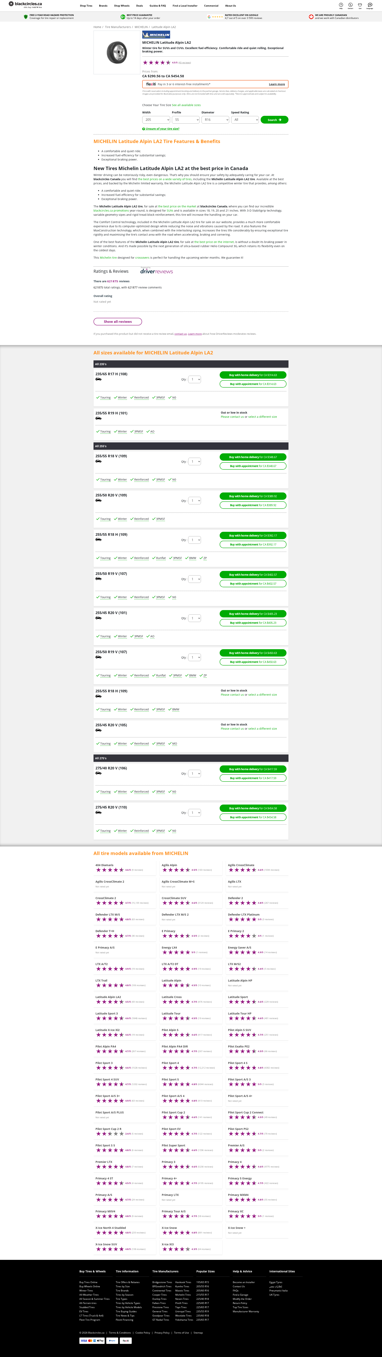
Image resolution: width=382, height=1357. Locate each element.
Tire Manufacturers (165, 1271)
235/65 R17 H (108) (111, 373)
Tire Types (121, 1299)
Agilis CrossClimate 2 (110, 881)
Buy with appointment (253, 384)
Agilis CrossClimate (241, 865)
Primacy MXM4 (238, 1195)
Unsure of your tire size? (162, 129)
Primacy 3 (168, 1162)
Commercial (211, 5)
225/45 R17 (202, 1303)
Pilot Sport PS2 (238, 1129)
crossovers (142, 257)
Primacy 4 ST (104, 1178)
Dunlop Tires (159, 1299)
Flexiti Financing (124, 1319)
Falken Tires (159, 1303)
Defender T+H (105, 931)
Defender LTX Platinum (244, 914)
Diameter (208, 112)
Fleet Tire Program (89, 1319)
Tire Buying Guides (126, 1311)
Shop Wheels (122, 5)
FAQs (236, 1290)
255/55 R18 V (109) (111, 456)
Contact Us (239, 1286)
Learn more (277, 84)
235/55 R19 (202, 1311)
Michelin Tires (183, 1294)
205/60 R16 (202, 1290)
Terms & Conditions (120, 1332)
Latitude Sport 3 (107, 1013)
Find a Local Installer (185, 5)
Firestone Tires (160, 1307)
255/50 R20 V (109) (111, 495)
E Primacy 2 (236, 931)
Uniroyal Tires (183, 1311)
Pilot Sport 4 (170, 1063)
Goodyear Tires (161, 1315)
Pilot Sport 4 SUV (107, 1079)
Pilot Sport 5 (170, 1079)
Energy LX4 (169, 947)
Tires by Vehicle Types (128, 1303)
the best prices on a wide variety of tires (165, 179)
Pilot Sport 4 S (238, 1063)
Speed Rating (240, 112)
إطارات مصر (275, 1286)
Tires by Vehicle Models (129, 1307)
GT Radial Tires (160, 1319)
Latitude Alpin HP (240, 980)
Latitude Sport (238, 997)
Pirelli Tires (181, 1303)
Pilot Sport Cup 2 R (108, 1129)
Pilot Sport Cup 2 (173, 1112)
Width (146, 112)
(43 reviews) (184, 62)
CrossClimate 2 (106, 898)
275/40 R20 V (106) (111, 768)
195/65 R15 (202, 1282)
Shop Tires (86, 5)
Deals (139, 5)
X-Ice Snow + (237, 1228)
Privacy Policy (162, 1332)
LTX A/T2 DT (170, 964)
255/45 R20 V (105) (111, 725)
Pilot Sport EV (171, 1129)
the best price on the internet (214, 242)
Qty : (184, 379)
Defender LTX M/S (108, 914)
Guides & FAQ (158, 5)
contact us (180, 333)
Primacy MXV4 (105, 1211)
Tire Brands (122, 1290)
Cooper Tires (159, 1294)
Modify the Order (242, 1299)
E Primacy (168, 931)
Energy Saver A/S (239, 947)
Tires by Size (123, 1286)
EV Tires (83, 1311)
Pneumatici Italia (278, 1290)
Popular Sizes (205, 1271)
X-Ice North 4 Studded (111, 1228)
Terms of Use (181, 1332)
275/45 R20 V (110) (111, 807)
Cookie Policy (142, 1332)
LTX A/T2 (102, 964)
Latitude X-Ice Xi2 (108, 1030)
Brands (103, 5)
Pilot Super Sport (173, 1145)
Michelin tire (108, 257)
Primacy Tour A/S (174, 1211)
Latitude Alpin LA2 (108, 997)
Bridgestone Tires (162, 1282)
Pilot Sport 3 (104, 1063)
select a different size (262, 417)
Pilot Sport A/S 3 (239, 1079)
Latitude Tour (171, 1013)
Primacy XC (236, 1211)
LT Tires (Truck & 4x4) (91, 1315)
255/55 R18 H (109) (111, 534)
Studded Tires (87, 1307)
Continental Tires (161, 1290)
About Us (230, 5)
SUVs (170, 210)
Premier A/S (236, 1145)
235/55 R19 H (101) (111, 413)
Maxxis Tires (182, 1290)
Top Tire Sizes (240, 1307)
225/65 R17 (202, 1307)
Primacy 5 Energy (240, 1178)
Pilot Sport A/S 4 (173, 1096)
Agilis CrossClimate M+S (178, 881)
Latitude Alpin (171, 980)
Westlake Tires (183, 1315)
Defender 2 (235, 898)
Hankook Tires (183, 1282)
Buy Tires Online (88, 1282)
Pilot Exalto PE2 (238, 1046)
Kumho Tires (182, 1286)
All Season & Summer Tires (94, 1299)
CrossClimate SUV (174, 898)
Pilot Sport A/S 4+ (240, 1096)
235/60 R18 (202, 1315)
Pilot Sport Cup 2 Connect (245, 1112)
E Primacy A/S (105, 947)
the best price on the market (177, 206)
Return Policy (240, 1303)
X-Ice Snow (169, 1228)
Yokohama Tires (184, 1319)
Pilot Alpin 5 (170, 1030)
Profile (176, 112)
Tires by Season (124, 1294)
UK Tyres (274, 1294)
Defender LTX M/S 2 (175, 914)
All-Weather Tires (89, 1294)
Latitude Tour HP (239, 1013)
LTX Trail (101, 980)
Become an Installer (244, 1282)
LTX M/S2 (234, 964)
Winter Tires (86, 1290)
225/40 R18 (202, 1299)
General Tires (160, 1311)
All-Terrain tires (87, 1303)
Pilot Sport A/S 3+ (108, 1096)
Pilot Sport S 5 (105, 1145)
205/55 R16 (202, 1286)
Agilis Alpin (169, 865)
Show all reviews (118, 321)
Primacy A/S (104, 1195)
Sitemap (198, 1332)
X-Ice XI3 (168, 1244)
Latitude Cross (172, 997)
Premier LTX (104, 1162)
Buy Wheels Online (89, 1286)
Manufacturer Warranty (246, 1311)
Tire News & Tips (125, 1315)
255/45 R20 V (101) (111, 612)
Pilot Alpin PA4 (106, 1046)
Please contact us (232, 417)
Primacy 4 (235, 1162)
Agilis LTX (234, 881)
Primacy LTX (170, 1195)
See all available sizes (186, 105)
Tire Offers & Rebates (128, 1282)
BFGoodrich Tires (162, 1286)
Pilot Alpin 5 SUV (239, 1030)
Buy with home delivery (253, 375)
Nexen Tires (182, 1299)
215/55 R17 (202, 1294)
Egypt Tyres (275, 1282)
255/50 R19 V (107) (111, 573)
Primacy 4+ (169, 1178)
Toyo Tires (181, 1307)
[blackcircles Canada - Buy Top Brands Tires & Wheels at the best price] (29, 6)
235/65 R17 (202, 1319)
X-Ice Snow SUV (106, 1244)
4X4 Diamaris (104, 865)
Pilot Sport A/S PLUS (110, 1112)
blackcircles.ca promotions (111, 210)
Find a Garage (240, 1294)
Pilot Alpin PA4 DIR (175, 1046)
